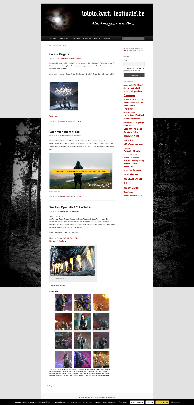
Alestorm (127, 85)
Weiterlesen (54, 116)
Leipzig (139, 122)
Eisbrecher (83, 371)
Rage (80, 373)
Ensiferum (136, 102)
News (63, 197)
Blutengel (127, 91)
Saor (79, 121)
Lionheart (105, 371)
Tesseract (59, 375)
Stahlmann (135, 157)
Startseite (53, 38)
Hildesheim (127, 118)
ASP (138, 88)
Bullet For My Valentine (103, 369)
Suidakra (52, 375)
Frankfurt (128, 108)
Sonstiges (107, 38)
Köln (132, 122)
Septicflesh (95, 373)
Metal (63, 121)
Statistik (127, 160)
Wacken (94, 375)
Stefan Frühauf (76, 58)
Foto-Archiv (87, 38)
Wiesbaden (139, 196)
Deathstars (53, 371)
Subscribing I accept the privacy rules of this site (133, 69)
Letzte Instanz (128, 125)
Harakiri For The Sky (129, 112)
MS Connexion (133, 144)
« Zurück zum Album (57, 285)
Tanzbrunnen (127, 170)
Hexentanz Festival (133, 115)
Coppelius (136, 91)
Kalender (97, 38)
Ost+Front (126, 148)
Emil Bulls (91, 371)
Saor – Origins (59, 54)
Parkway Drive (66, 373)
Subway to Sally (104, 373)
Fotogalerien (76, 38)
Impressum (53, 386)
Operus (58, 373)
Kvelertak (98, 371)
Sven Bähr (75, 211)
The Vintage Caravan (76, 375)
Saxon (89, 373)
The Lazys (66, 375)
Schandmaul (127, 155)
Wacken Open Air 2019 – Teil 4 (69, 207)
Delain (59, 371)
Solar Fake (126, 157)
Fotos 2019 (64, 369)
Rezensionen (64, 38)
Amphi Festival (130, 87)
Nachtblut (52, 373)
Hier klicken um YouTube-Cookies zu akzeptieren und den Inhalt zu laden (81, 171)
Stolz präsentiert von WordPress (105, 397)
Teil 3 (76, 238)
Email (125, 60)
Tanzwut (137, 170)
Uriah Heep (87, 375)
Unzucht (126, 175)
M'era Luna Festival (131, 132)
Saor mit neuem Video (64, 132)
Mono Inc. (128, 140)
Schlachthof (134, 155)
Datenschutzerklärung (86, 397)
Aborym (84, 369)
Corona (129, 95)
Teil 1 (67, 238)
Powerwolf (75, 373)
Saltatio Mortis (131, 151)
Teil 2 (72, 238)
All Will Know (137, 84)
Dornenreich (139, 100)
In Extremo (126, 122)
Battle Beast (91, 369)
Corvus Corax (128, 100)
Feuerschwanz (129, 105)
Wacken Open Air (103, 375)
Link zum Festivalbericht (58, 241)
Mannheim (131, 136)
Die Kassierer (66, 371)
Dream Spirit (76, 371)
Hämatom (136, 118)
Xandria (125, 199)
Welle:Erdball (129, 195)
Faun (141, 102)
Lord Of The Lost (132, 128)
